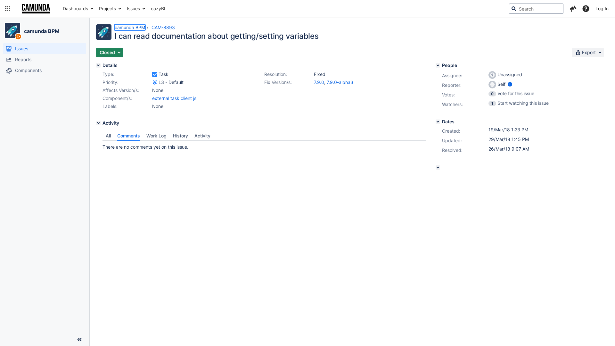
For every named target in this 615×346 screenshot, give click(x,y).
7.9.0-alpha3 (340, 82)
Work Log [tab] (156, 135)
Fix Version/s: (278, 82)
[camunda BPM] (12, 30)
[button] (7, 8)
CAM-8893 (163, 27)
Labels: (110, 106)
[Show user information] (509, 84)
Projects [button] (107, 8)
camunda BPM (42, 31)
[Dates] (438, 121)
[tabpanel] (264, 145)
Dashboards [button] (75, 8)
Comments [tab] (128, 135)
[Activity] (98, 123)
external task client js (174, 98)
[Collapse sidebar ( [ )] (79, 339)
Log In (602, 8)
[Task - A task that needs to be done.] (154, 74)
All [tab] (108, 135)
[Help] (586, 9)
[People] (438, 65)
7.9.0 (319, 82)
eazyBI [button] (158, 8)
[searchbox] (536, 9)
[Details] (98, 65)
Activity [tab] (202, 135)
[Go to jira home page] (36, 8)
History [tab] (180, 135)
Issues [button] (133, 8)
